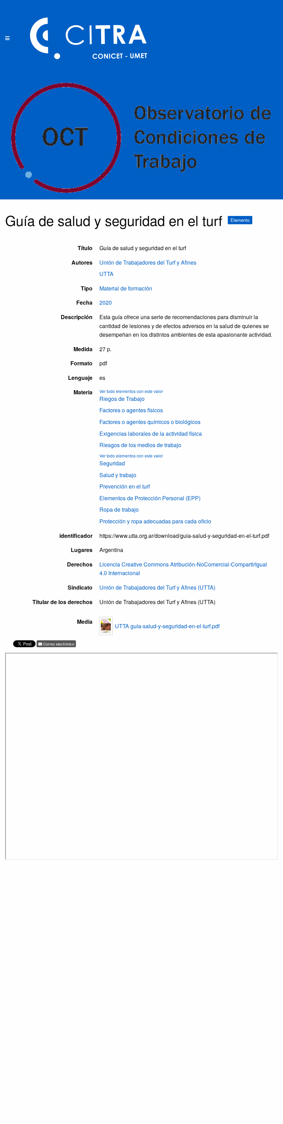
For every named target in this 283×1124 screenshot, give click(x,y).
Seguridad (112, 463)
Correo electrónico (58, 644)
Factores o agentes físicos (131, 410)
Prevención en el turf (124, 486)
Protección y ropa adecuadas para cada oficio (155, 521)
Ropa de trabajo (119, 509)
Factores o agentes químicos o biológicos (150, 422)
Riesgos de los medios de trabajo (140, 445)
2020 (105, 302)
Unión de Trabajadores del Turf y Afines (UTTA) (157, 587)
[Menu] (7, 38)
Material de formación (125, 288)
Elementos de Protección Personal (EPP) (150, 498)
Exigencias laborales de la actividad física (150, 433)
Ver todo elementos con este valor (131, 391)
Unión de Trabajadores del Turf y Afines (147, 262)
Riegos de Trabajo (122, 399)
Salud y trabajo (117, 475)
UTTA (106, 274)
